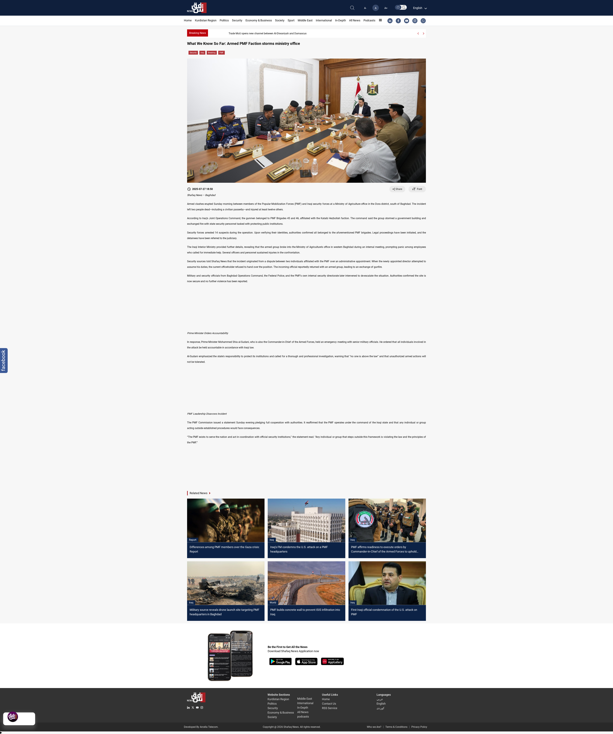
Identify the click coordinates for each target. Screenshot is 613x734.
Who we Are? (374, 726)
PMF (221, 53)
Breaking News (197, 32)
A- (365, 8)
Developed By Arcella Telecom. (201, 726)
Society (279, 20)
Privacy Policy (419, 726)
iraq (202, 53)
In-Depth (340, 20)
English (381, 703)
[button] (418, 33)
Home (188, 20)
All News (354, 20)
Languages (384, 694)
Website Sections (279, 694)
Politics (224, 20)
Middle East (305, 20)
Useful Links (330, 694)
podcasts (369, 20)
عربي (380, 699)
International (324, 20)
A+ (385, 8)
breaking (212, 53)
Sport (291, 20)
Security (237, 20)
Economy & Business (259, 20)
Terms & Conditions (396, 726)
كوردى (380, 708)
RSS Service (329, 708)
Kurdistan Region (205, 20)
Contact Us (329, 703)
